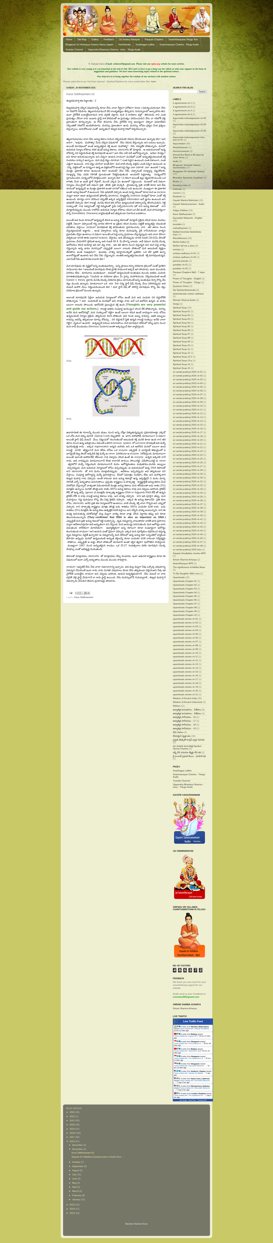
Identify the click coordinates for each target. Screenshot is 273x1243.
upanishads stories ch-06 (185, 638)
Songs (176, 304)
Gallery (95, 39)
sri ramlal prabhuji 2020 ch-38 (188, 508)
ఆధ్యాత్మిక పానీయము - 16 (184, 717)
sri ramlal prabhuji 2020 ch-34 (188, 493)
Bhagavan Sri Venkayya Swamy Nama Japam (89, 44)
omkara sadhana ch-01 (184, 253)
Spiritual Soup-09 (181, 341)
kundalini (177, 224)
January (76, 1199)
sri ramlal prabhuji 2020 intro (187, 549)
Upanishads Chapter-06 (185, 600)
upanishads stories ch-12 (185, 660)
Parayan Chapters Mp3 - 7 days (189, 272)
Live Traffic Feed (193, 1021)
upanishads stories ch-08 (185, 645)
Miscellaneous (180, 238)
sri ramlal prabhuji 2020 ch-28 (188, 470)
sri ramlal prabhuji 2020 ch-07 (188, 394)
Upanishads (179, 577)
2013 (72, 1213)
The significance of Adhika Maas (189, 567)
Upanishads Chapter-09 (185, 611)
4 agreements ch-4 (182, 114)
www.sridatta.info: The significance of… (190, 1058)
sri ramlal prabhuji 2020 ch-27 (188, 466)
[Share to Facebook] (85, 593)
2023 (72, 1112)
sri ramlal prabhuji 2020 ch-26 (188, 462)
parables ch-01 (180, 265)
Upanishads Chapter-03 (185, 589)
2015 (72, 1205)
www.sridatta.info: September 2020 (188, 1051)
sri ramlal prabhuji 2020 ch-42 (188, 523)
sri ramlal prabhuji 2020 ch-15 (188, 425)
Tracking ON (201, 1100)
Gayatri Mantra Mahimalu (185, 200)
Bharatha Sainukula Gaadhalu (188, 178)
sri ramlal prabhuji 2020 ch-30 (188, 478)
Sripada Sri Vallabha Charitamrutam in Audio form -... (98, 1157)
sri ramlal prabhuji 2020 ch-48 (188, 546)
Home (69, 39)
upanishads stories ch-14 (185, 668)
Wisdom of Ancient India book (187, 702)
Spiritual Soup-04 (181, 323)
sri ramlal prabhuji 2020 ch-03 (188, 379)
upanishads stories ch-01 (185, 619)
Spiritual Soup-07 (181, 334)
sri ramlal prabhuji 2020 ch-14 (188, 421)
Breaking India (180, 185)
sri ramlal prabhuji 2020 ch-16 (188, 428)
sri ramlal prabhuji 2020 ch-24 (188, 455)
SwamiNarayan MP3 (183, 563)
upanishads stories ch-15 (185, 672)
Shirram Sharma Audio (184, 300)
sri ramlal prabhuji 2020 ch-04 (188, 383)
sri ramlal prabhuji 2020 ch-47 (188, 542)
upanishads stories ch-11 (185, 656)
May (74, 1183)
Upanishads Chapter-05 (185, 596)
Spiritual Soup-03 (181, 319)
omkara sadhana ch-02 (184, 257)
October (76, 1162)
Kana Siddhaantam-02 (83, 1153)
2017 (72, 1137)
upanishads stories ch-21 (185, 694)
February (77, 1195)
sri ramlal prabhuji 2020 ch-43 (188, 527)
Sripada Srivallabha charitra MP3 (189, 553)
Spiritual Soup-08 (181, 338)
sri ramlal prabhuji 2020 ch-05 (188, 387)
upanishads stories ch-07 (185, 641)
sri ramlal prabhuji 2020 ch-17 (188, 432)
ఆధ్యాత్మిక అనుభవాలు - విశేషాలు (187, 710)
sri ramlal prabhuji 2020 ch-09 (188, 402)
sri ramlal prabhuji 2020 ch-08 (188, 398)
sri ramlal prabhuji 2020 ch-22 (188, 447)
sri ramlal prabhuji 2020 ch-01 (188, 372)
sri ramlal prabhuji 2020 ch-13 (188, 417)
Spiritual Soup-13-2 (182, 357)
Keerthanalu (124, 44)
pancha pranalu (180, 261)
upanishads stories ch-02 (185, 623)
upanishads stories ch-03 (185, 626)
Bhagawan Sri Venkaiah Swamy (188, 171)
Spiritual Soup (180, 307)
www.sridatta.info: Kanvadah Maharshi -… (191, 1066)
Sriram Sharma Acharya (185, 559)
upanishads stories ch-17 (185, 679)
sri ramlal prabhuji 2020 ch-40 (188, 515)
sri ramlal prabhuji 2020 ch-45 (188, 534)
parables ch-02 (180, 268)
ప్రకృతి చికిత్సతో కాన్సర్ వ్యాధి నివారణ (188, 740)
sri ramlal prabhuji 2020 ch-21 (188, 444)
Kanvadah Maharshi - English (187, 218)
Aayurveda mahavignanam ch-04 (189, 131)
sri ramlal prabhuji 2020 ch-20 (188, 440)
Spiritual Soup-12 (181, 353)
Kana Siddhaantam (83, 597)
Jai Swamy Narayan (129, 39)
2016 (72, 1141)
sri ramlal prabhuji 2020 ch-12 (188, 413)
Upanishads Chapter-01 (185, 581)
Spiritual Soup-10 (181, 345)
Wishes (176, 706)
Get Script (183, 1100)
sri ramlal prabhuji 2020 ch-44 (188, 530)
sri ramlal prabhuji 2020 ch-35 (188, 496)
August (76, 1170)
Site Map (81, 39)
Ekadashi (177, 196)
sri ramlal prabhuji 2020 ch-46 (188, 538)
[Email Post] (71, 593)
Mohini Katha (179, 242)
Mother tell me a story (184, 246)
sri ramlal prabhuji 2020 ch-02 (188, 376)
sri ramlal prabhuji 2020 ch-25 (188, 459)
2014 (72, 1209)
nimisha (177, 249)
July (74, 1174)
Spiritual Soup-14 (181, 364)
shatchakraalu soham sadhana (188, 294)
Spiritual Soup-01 (181, 311)
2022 (72, 1116)
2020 (72, 1124)
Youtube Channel (74, 49)
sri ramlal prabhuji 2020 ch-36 (188, 500)
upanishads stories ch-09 (185, 649)
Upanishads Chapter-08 (185, 607)
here (153, 81)
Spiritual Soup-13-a (182, 360)
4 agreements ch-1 (182, 103)
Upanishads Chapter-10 (185, 615)
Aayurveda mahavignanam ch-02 (189, 118)
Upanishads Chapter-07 (185, 604)
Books (176, 181)
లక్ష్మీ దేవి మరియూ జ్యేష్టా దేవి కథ (187, 752)
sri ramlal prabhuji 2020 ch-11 (188, 409)
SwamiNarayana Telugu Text (183, 39)
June (75, 1178)
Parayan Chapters (154, 39)
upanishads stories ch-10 (185, 653)
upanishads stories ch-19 (185, 687)
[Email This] (76, 593)
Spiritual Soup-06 (181, 330)
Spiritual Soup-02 (181, 315)
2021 (72, 1120)
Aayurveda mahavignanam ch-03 (189, 124)
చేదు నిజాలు (178, 732)
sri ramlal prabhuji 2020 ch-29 (188, 474)
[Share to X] (82, 593)
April (74, 1187)
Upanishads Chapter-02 (185, 585)
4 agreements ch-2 (182, 107)
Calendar (177, 189)
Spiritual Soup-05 (181, 326)
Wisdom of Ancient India (185, 698)
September (78, 1166)
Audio (176, 161)
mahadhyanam (180, 228)
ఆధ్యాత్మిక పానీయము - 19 (184, 728)
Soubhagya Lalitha (145, 44)
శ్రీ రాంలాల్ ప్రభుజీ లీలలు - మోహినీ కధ (189, 756)
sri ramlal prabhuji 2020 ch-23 (188, 451)
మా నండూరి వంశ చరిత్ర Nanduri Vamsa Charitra (187, 747)
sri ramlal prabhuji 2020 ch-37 (188, 504)
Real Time (192, 1100)
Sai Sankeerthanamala (184, 290)
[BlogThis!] (79, 593)
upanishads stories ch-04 (185, 630)
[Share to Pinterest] (88, 593)
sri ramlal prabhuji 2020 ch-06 (188, 391)
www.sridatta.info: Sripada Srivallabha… (195, 1029)
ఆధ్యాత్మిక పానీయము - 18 (184, 725)
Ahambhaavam (180, 147)
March (75, 1191)
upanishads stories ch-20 (185, 691)
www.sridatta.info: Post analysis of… (188, 1043)
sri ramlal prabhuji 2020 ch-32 (188, 485)
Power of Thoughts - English (187, 278)
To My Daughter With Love (186, 573)
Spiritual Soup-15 (181, 368)
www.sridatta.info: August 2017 (186, 1036)
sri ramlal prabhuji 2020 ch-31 (188, 481)
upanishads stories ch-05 (185, 634)
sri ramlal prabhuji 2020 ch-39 (188, 511)
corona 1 (177, 193)
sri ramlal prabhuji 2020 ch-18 (188, 436)
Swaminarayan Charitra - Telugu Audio (179, 44)
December (77, 1145)
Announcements (181, 151)
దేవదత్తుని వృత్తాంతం (182, 736)
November (77, 1149)
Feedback (109, 39)
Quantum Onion (181, 286)
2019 (72, 1129)
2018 (72, 1133)
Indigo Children (180, 210)
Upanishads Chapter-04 (185, 592)
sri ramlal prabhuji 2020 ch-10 (188, 406)
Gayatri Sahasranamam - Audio (188, 204)
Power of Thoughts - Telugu (187, 282)
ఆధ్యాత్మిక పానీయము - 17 (184, 721)
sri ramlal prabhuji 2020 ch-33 (188, 489)
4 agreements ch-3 (182, 110)
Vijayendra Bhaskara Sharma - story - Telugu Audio (114, 49)
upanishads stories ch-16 (185, 675)
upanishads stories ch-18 (185, 683)
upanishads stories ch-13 (185, 664)
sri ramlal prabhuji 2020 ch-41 (188, 519)
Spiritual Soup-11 (181, 349)
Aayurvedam (179, 143)
